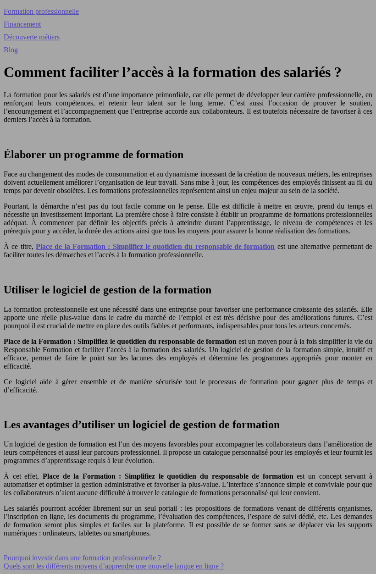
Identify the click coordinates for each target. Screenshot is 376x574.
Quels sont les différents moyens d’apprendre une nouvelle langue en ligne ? (114, 566)
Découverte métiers (32, 37)
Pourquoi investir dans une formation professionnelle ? (82, 558)
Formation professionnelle (41, 11)
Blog (11, 50)
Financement (22, 24)
